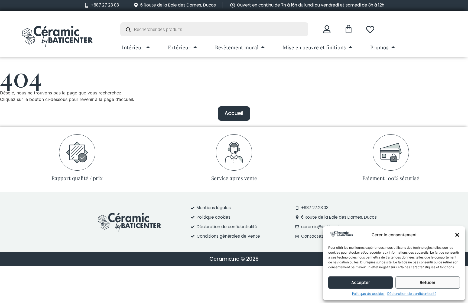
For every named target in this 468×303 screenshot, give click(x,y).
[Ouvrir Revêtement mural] (263, 47)
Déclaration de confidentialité (411, 293)
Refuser (427, 282)
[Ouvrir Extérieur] (195, 47)
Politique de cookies (368, 293)
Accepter (360, 282)
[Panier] (348, 29)
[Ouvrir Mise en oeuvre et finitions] (350, 47)
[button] (457, 235)
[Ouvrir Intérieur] (148, 47)
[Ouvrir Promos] (393, 47)
